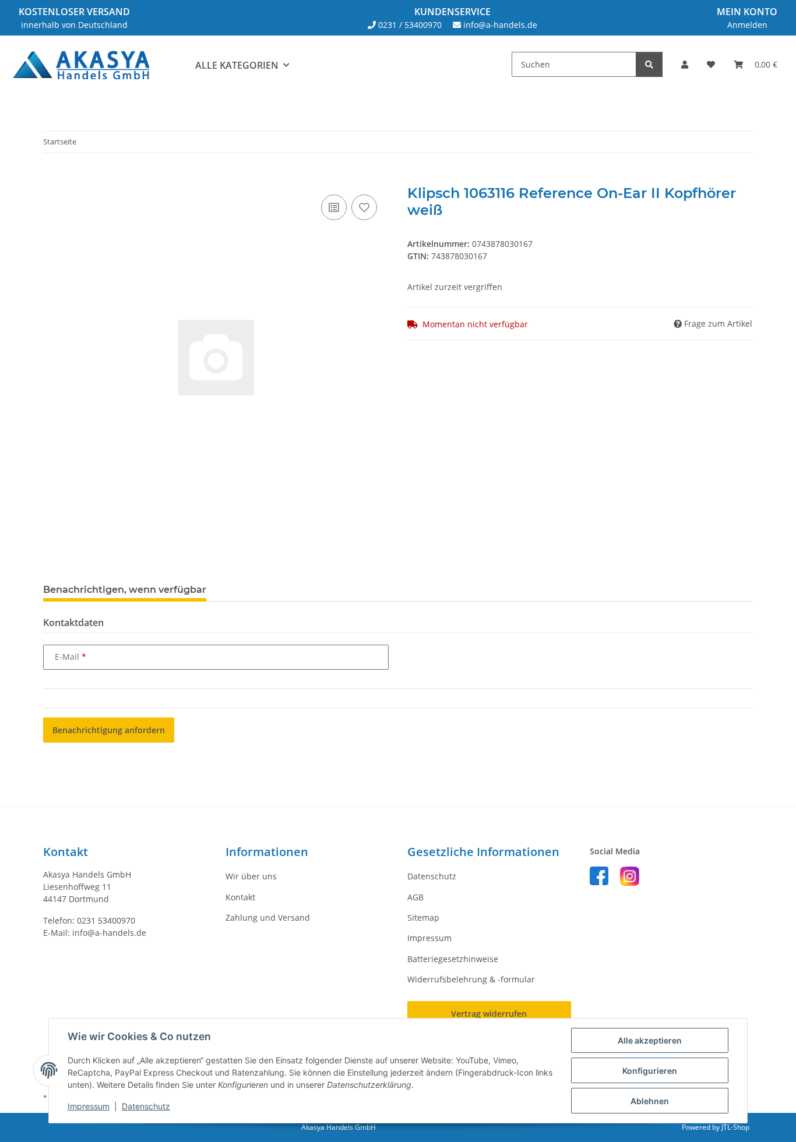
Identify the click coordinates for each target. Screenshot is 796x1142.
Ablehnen (650, 1101)
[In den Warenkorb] (52, 178)
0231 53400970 (106, 920)
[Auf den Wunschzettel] (364, 207)
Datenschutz (146, 1106)
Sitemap (423, 917)
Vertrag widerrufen (489, 1013)
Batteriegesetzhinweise (452, 958)
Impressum (89, 1106)
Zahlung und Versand (268, 917)
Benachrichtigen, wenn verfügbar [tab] (124, 589)
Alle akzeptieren (650, 1040)
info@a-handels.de (500, 24)
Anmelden (747, 24)
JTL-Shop (735, 1127)
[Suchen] (649, 64)
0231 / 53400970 (410, 24)
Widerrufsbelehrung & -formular (471, 979)
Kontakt (240, 897)
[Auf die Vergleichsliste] (334, 207)
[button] (685, 64)
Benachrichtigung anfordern (108, 730)
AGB (415, 897)
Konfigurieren (649, 1071)
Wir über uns (251, 876)
